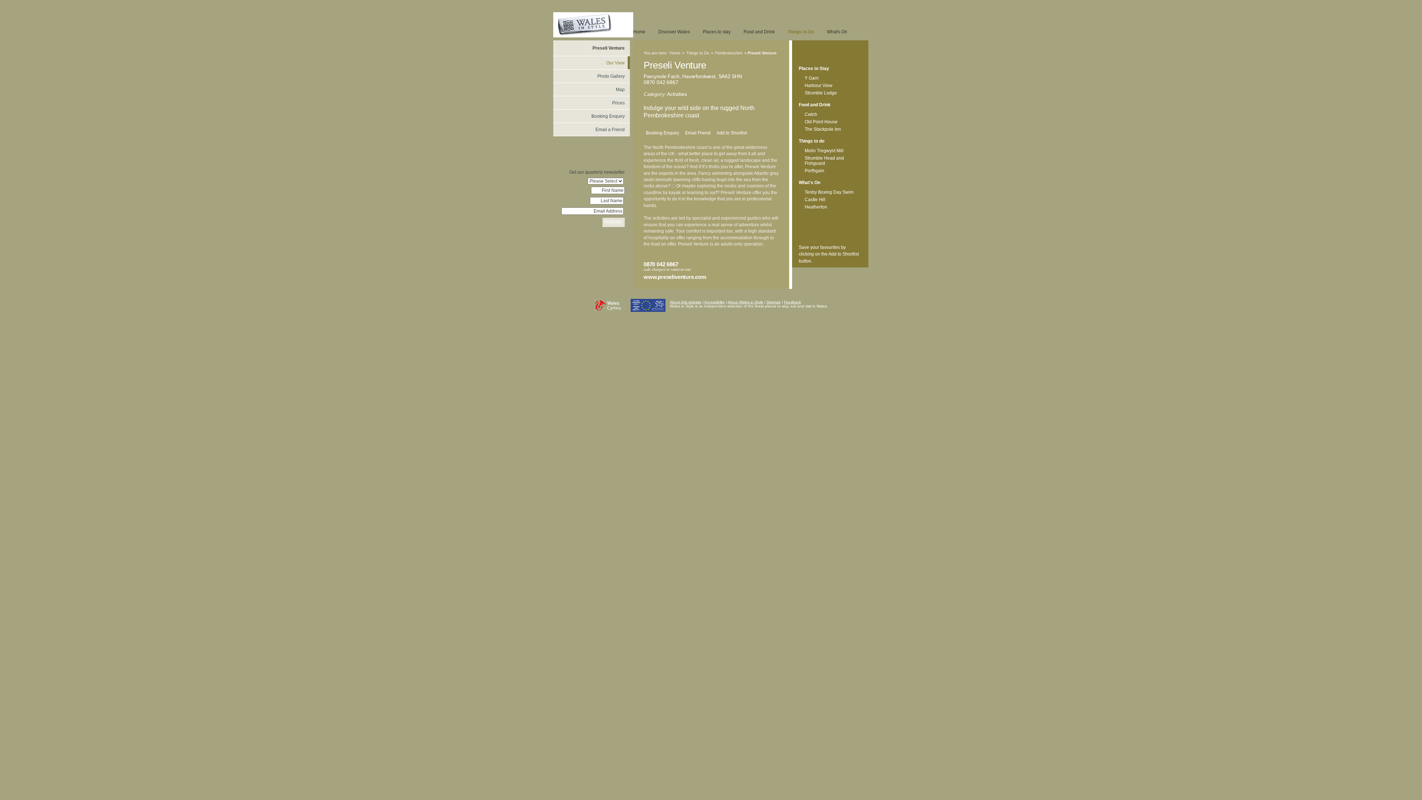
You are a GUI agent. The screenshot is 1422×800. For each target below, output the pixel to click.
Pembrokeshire (728, 53)
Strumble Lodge (821, 93)
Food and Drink (759, 31)
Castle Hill (815, 199)
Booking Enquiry (662, 133)
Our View (615, 63)
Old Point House (821, 121)
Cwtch (811, 114)
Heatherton (816, 207)
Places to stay (717, 31)
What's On (837, 31)
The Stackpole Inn (823, 129)
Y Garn (812, 78)
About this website (685, 302)
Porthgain (814, 170)
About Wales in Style (745, 302)
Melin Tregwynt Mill (824, 150)
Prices (618, 103)
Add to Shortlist (732, 133)
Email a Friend (610, 129)
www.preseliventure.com (675, 277)
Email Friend (698, 133)
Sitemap (774, 302)
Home (639, 31)
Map (620, 89)
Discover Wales (674, 31)
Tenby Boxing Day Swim (829, 192)
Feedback (792, 302)
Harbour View (818, 85)
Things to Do (801, 31)
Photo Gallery (611, 76)
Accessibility (714, 302)
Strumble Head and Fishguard (824, 161)
